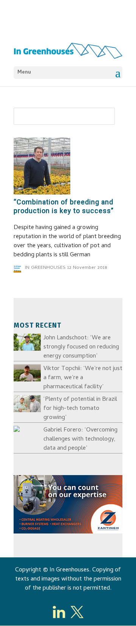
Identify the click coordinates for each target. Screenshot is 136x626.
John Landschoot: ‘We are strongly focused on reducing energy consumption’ (81, 347)
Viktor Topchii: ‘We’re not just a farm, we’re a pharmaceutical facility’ (82, 378)
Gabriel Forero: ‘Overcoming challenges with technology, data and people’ (80, 439)
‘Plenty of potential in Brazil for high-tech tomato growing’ (80, 409)
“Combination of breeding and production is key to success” (64, 206)
